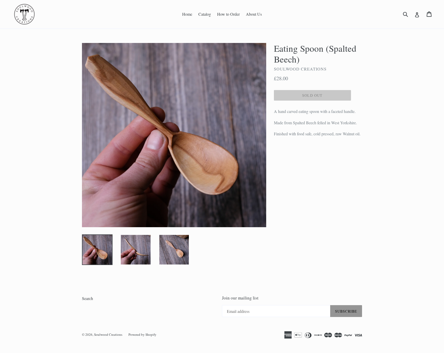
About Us (254, 14)
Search (87, 298)
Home (187, 14)
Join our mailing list (240, 298)
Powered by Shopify (142, 334)
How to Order (228, 14)
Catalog (204, 14)
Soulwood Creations (108, 334)
